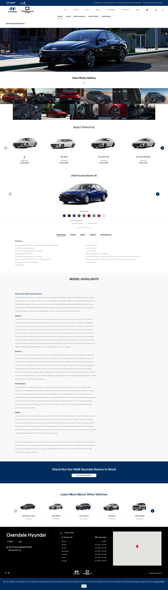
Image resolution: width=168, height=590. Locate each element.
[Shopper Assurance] (10, 541)
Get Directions (13, 550)
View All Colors (77, 223)
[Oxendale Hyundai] (22, 10)
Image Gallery (93, 223)
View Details (28, 519)
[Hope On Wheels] (20, 541)
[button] (137, 547)
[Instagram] (8, 573)
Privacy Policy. (159, 582)
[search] (163, 10)
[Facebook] (5, 573)
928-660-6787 (68, 537)
